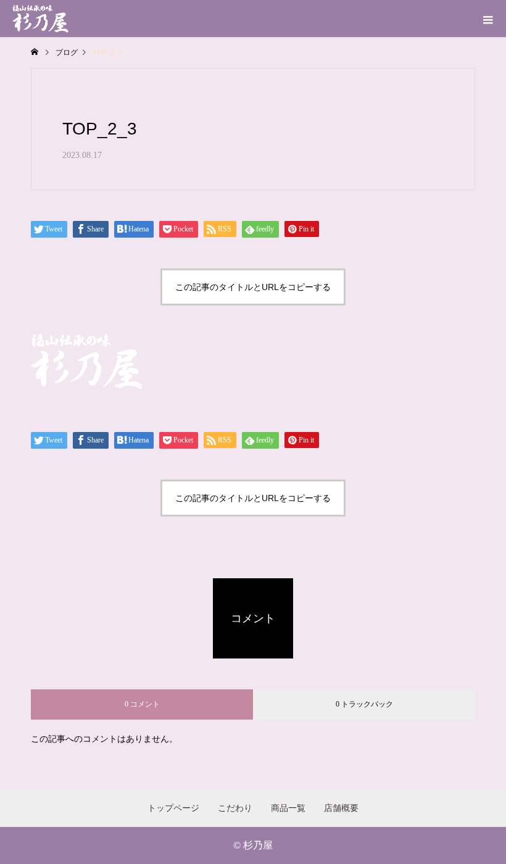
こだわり (235, 808)
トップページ (173, 808)
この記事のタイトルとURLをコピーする (253, 287)
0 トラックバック (364, 704)
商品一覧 (288, 808)
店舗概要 (341, 808)
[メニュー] (487, 18)
